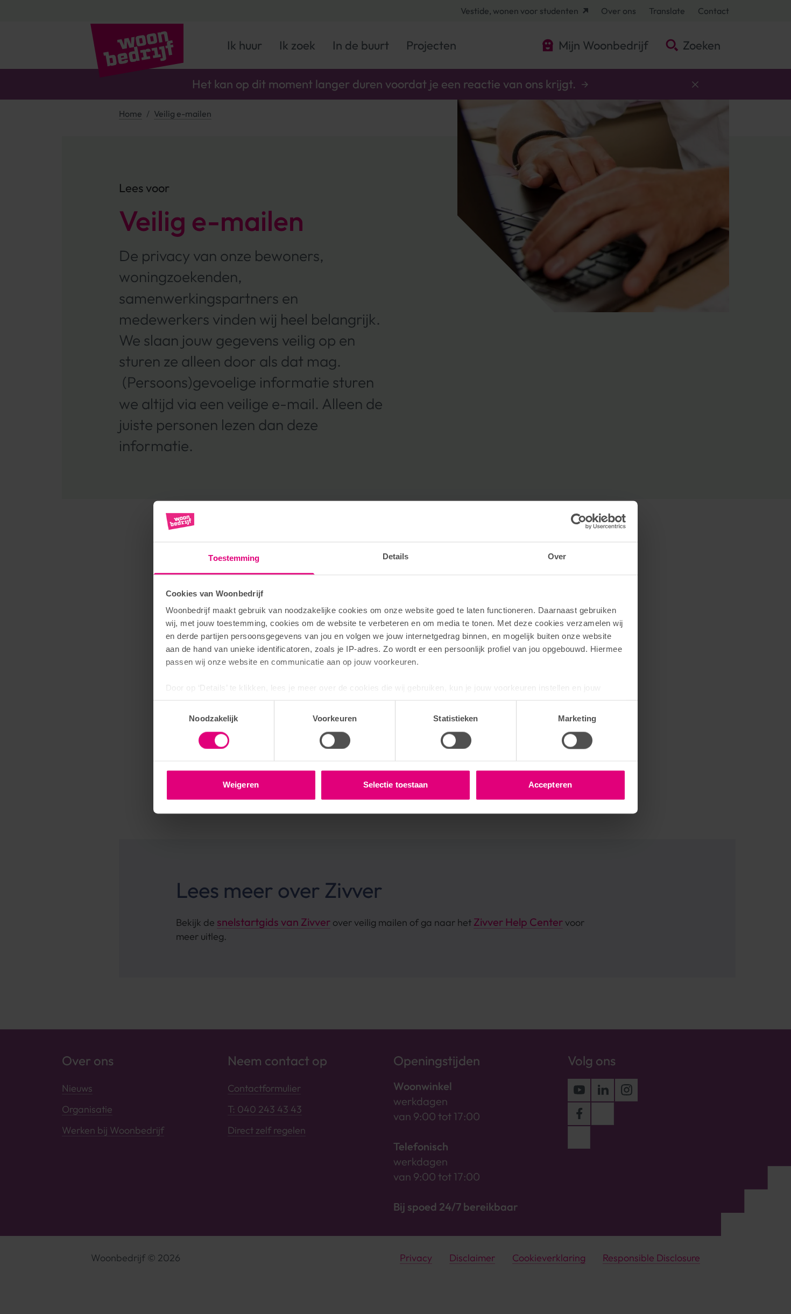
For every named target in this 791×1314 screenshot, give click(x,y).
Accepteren (550, 785)
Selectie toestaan (395, 785)
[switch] (335, 740)
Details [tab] (396, 556)
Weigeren (241, 785)
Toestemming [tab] (233, 558)
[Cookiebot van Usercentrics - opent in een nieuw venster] (579, 521)
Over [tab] (557, 556)
